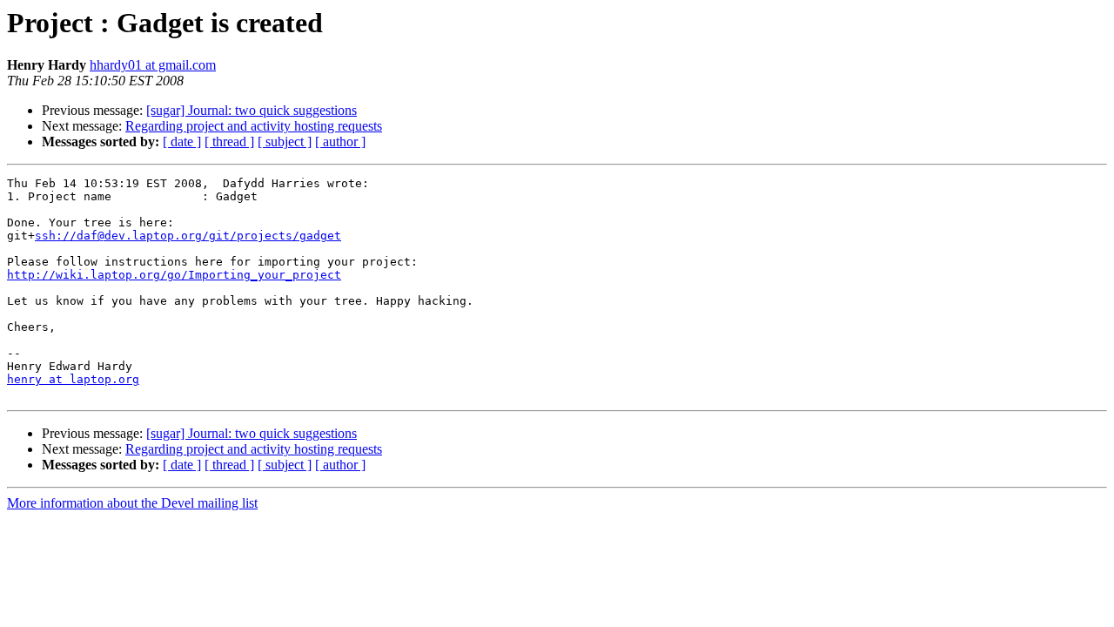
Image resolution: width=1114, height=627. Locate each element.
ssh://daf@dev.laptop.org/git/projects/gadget (188, 235)
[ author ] (340, 141)
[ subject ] (285, 141)
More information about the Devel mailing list (132, 503)
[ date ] (182, 141)
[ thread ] (229, 141)
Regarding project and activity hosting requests (253, 125)
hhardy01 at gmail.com (153, 64)
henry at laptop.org (73, 379)
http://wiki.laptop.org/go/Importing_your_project (174, 274)
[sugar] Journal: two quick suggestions (251, 110)
